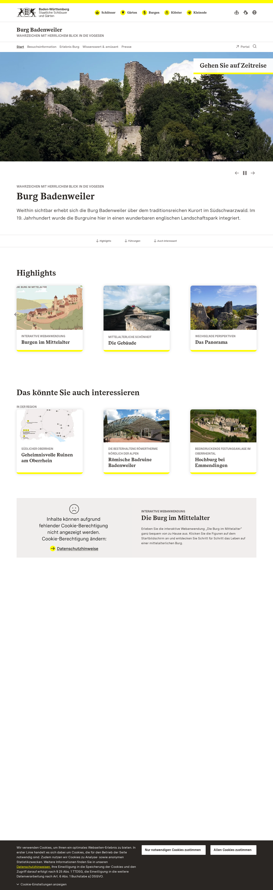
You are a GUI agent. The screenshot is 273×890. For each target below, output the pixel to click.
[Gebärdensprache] (245, 12)
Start (20, 47)
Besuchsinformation (41, 47)
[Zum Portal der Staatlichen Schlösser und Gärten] (43, 12)
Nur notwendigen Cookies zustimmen (173, 850)
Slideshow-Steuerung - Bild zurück (236, 173)
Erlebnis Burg (69, 47)
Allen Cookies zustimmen (233, 850)
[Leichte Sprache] (236, 12)
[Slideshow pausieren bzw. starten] (244, 173)
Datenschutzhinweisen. (34, 867)
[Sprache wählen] (254, 12)
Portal (245, 47)
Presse (127, 47)
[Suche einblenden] (254, 46)
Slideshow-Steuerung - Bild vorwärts (252, 173)
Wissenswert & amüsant (100, 47)
